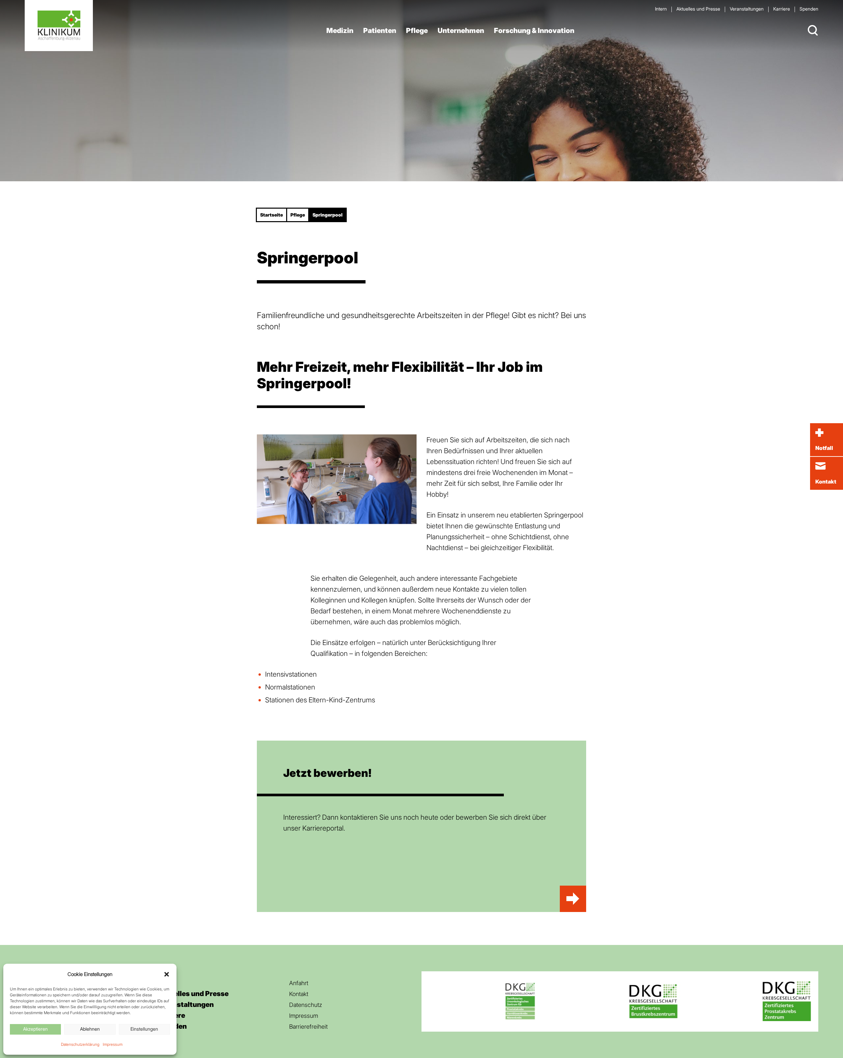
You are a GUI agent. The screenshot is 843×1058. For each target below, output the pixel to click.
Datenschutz (305, 1004)
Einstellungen (144, 1029)
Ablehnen (90, 1029)
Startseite (271, 215)
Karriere (781, 9)
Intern (661, 9)
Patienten (379, 30)
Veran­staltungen (747, 9)
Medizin (339, 30)
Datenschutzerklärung (80, 1044)
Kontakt (298, 993)
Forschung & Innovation (534, 30)
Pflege (417, 30)
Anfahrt (298, 983)
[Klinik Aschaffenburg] (59, 25)
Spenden (809, 9)
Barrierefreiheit (308, 1026)
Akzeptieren (35, 1029)
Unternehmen (461, 30)
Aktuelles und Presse (698, 9)
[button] (166, 974)
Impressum (112, 1044)
